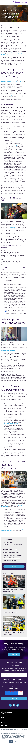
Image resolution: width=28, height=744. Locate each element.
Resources (4, 725)
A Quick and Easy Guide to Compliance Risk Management (13, 633)
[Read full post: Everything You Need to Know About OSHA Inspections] (14, 581)
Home (3, 717)
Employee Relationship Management (13, 555)
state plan (12, 227)
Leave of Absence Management (11, 552)
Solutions (4, 722)
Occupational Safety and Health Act (11, 81)
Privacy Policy (15, 688)
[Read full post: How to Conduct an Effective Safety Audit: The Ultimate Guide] (14, 601)
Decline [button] (16, 741)
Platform (3, 720)
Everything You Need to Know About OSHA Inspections (13, 590)
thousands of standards (14, 109)
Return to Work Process (9, 560)
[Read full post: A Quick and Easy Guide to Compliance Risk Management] (14, 623)
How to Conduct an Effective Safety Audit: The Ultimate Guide (12, 611)
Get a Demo (14, 566)
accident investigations (11, 423)
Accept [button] (11, 741)
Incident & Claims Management (11, 558)
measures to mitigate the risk (9, 95)
